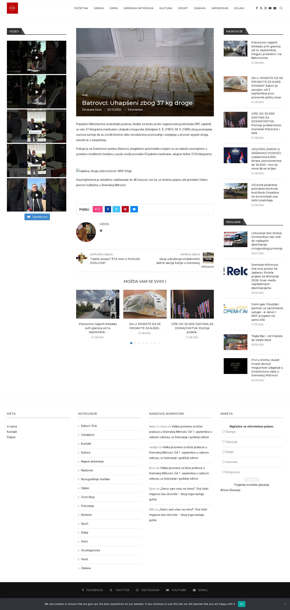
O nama (12, 426)
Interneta (231, 462)
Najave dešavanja (92, 461)
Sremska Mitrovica (138, 8)
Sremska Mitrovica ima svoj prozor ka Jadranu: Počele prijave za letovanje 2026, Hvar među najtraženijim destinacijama (265, 276)
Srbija (99, 8)
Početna (81, 8)
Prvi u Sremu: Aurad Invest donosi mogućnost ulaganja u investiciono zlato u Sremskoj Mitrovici (267, 367)
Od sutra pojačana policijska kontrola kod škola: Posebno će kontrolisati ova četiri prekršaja (265, 192)
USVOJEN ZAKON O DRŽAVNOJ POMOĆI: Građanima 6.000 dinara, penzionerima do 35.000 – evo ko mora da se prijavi (266, 158)
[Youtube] (270, 8)
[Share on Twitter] (116, 209)
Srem (114, 8)
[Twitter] (261, 8)
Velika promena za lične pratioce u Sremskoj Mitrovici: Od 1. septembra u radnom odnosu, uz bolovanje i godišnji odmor (180, 432)
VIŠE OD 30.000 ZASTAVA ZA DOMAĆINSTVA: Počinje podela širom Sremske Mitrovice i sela (266, 123)
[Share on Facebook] (108, 209)
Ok (241, 603)
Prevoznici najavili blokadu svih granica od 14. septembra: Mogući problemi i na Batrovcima (266, 50)
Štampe (231, 432)
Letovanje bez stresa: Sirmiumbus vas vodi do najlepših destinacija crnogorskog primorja (266, 240)
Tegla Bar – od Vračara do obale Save (266, 338)
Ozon (98, 109)
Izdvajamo (87, 435)
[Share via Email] (134, 209)
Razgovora (233, 472)
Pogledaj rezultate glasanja (251, 485)
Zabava (200, 8)
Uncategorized (90, 550)
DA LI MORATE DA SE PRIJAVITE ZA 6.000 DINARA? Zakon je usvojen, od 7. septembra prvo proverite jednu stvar (267, 87)
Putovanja (87, 506)
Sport (183, 8)
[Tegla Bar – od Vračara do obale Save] (235, 342)
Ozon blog (87, 497)
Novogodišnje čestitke (95, 479)
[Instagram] (265, 8)
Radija (229, 452)
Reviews (86, 515)
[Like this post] (98, 209)
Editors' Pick (89, 426)
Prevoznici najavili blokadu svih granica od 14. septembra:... (98, 328)
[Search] (281, 8)
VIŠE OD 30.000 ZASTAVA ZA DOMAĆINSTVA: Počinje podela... (192, 328)
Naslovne (87, 470)
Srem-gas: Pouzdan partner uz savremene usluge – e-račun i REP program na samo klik (267, 311)
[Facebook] (257, 8)
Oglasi (239, 8)
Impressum (219, 8)
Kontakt (12, 432)
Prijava (11, 437)
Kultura (165, 8)
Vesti (84, 559)
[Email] (274, 8)
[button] (81, 316)
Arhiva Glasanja (230, 490)
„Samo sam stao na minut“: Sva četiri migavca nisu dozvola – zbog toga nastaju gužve (178, 494)
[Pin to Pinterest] (125, 209)
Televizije (231, 442)
